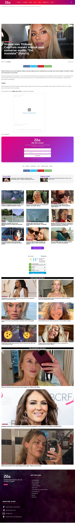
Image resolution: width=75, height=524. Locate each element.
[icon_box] (11, 507)
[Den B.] (2, 62)
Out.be (33, 495)
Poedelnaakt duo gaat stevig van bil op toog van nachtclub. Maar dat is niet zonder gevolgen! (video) (18, 344)
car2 (23, 166)
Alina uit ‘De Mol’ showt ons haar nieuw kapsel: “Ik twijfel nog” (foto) (20, 387)
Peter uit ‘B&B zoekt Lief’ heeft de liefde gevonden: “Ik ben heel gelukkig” (61, 242)
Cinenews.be (35, 493)
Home (2, 6)
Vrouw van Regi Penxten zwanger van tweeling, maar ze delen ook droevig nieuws (35, 242)
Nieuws (5, 6)
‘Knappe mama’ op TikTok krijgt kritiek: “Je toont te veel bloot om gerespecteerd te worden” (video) (53, 344)
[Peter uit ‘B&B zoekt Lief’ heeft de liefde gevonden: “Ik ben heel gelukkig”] (62, 234)
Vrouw (51, 166)
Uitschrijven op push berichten (40, 489)
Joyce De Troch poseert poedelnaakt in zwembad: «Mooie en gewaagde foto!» (17, 321)
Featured (27, 166)
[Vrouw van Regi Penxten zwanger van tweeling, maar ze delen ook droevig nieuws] (37, 234)
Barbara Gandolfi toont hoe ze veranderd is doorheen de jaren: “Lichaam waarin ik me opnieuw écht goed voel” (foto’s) (62, 224)
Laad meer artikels (37, 248)
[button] (71, 2)
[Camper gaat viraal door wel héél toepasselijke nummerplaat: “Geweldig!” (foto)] (37, 215)
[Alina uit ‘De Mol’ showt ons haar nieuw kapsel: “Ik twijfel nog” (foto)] (37, 368)
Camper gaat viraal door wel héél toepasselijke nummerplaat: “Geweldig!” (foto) (36, 224)
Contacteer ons (35, 491)
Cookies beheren (36, 485)
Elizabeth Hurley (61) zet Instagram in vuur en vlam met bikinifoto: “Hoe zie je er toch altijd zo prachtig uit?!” (31, 426)
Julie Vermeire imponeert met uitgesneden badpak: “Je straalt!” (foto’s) (37, 205)
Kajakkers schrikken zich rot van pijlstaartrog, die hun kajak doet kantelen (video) (11, 224)
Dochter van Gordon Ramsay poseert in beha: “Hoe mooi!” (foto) (59, 179)
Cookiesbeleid (35, 480)
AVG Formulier (35, 482)
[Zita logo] (7, 2)
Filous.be (34, 497)
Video (3, 202)
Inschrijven (37, 155)
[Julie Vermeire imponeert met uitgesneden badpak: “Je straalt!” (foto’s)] (37, 197)
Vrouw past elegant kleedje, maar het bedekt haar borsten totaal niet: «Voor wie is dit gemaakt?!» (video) (54, 299)
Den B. (9, 62)
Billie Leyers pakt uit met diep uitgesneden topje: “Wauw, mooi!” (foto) (21, 465)
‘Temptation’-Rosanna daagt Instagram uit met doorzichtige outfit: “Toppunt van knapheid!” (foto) (22, 179)
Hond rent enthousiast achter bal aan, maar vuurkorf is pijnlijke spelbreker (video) (12, 205)
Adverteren (34, 487)
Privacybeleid (35, 484)
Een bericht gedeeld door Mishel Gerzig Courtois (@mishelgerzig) (29, 129)
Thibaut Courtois (44, 166)
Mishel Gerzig (33, 166)
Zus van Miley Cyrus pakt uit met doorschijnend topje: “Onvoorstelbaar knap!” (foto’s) (60, 205)
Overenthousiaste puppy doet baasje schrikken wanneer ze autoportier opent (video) (11, 242)
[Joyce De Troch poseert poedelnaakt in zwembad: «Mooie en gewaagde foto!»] (19, 311)
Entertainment (10, 6)
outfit (38, 166)
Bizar (40, 296)
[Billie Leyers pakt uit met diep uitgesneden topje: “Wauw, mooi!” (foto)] (37, 447)
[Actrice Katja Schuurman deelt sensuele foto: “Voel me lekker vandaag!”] (56, 311)
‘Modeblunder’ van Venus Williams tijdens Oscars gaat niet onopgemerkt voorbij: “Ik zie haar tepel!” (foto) (17, 299)
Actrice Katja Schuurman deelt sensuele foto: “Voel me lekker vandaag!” (54, 320)
